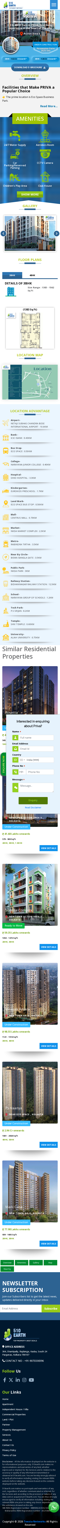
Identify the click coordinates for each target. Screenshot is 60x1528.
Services (6, 1434)
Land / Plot (8, 1419)
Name (16, 732)
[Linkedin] (18, 1376)
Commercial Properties (14, 1414)
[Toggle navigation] (54, 4)
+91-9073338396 (34, 1361)
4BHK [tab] (32, 275)
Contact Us (8, 1445)
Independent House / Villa (15, 1409)
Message (18, 780)
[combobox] (22, 760)
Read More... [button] (49, 106)
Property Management (14, 1429)
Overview (7, 1262)
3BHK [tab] (12, 275)
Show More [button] (30, 194)
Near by (7, 1269)
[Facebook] (4, 1376)
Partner (6, 1424)
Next (57, 233)
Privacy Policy (9, 1450)
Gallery (36, 1262)
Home (5, 1399)
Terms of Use (9, 1455)
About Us (7, 1439)
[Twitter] (11, 1376)
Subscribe (50, 1308)
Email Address (20, 743)
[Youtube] (31, 1376)
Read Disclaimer (33, 807)
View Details (48, 848)
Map (50, 1262)
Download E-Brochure (28, 67)
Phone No (18, 766)
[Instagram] (24, 1376)
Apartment (7, 1404)
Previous (3, 233)
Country (16, 754)
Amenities (21, 1262)
